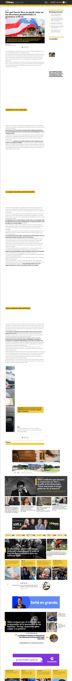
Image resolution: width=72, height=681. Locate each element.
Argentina (12, 5)
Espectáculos (37, 5)
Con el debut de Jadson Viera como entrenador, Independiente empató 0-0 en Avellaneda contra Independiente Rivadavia (56, 74)
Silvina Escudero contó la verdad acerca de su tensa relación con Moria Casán (27, 672)
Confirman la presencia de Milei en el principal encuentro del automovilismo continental (43, 509)
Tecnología (64, 5)
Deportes (24, 5)
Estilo (56, 5)
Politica (16, 5)
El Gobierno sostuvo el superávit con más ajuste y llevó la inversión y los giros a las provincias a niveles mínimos (43, 563)
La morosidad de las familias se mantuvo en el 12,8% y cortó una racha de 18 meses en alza (59, 508)
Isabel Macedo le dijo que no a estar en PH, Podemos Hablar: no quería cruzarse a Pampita (57, 27)
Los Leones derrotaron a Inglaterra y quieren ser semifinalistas (58, 563)
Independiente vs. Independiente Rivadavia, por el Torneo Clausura (56, 23)
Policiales (29, 5)
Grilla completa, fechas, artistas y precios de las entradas (12, 672)
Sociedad (20, 5)
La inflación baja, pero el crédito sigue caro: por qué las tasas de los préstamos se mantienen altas (12, 563)
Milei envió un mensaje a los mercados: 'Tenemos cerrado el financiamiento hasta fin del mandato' (28, 564)
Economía (7, 5)
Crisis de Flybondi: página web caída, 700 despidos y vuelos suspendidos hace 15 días (56, 15)
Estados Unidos (10, 443)
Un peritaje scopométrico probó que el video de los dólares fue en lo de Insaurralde (61, 626)
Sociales (52, 5)
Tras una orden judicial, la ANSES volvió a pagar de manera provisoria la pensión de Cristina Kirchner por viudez (28, 509)
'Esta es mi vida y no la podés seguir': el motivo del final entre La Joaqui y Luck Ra (59, 672)
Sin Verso (42, 5)
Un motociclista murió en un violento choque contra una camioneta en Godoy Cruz (56, 31)
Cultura (59, 5)
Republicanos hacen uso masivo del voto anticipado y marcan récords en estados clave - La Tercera (30, 409)
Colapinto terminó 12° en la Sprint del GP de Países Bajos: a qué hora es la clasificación (62, 615)
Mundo (32, 5)
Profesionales (47, 5)
